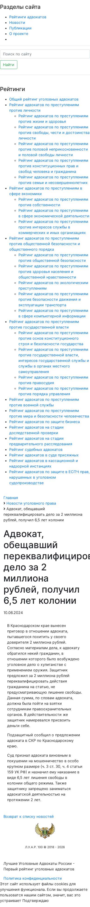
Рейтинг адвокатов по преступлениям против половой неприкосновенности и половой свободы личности (53, 149)
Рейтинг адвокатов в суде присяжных (44, 455)
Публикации (20, 28)
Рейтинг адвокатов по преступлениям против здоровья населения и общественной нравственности (53, 271)
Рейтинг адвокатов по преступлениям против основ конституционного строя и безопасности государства (53, 338)
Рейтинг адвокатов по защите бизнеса (44, 421)
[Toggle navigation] (79, 6)
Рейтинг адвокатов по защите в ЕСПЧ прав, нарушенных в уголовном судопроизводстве (49, 477)
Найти (8, 64)
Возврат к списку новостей (28, 816)
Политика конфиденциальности (32, 878)
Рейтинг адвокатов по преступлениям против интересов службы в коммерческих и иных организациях (53, 227)
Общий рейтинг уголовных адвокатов (43, 99)
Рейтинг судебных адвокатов (36, 449)
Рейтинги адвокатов (27, 17)
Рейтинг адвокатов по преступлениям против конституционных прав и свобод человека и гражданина (53, 166)
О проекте (18, 33)
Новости (17, 22)
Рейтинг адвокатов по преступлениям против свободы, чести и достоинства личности (54, 132)
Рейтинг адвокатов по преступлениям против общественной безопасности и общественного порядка (44, 244)
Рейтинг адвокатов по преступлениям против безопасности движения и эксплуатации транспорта (53, 299)
